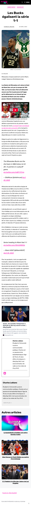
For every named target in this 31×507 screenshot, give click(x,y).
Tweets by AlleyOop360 (9, 493)
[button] (22, 2)
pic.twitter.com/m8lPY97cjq (14, 172)
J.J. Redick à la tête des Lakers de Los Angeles (15, 482)
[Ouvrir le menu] (29, 503)
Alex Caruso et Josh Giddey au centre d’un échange (15, 458)
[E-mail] (5, 373)
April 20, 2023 (9, 253)
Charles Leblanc (9, 26)
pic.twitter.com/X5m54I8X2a (14, 245)
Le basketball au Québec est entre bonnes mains (15, 433)
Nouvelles (20, 7)
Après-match (11, 7)
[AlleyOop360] (4, 2)
